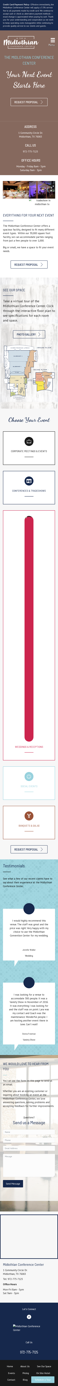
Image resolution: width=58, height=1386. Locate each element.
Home (10, 1366)
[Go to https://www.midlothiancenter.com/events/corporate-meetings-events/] (29, 448)
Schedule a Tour (43, 1379)
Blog (25, 1379)
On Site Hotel (43, 1373)
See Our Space (44, 1366)
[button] (29, 102)
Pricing (25, 1373)
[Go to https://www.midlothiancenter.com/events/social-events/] (29, 783)
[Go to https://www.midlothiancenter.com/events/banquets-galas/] (29, 822)
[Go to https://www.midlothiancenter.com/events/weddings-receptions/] (29, 635)
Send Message (13, 1183)
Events (11, 1373)
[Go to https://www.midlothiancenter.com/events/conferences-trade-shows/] (29, 487)
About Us (25, 1366)
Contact (11, 1379)
